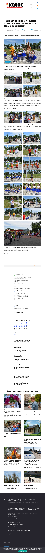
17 (14, 326)
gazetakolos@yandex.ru (30, 7)
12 (19, 325)
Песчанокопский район (19, 261)
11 (16, 325)
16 (29, 325)
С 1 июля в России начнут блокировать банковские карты (21, 351)
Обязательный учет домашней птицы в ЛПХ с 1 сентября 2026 (12, 461)
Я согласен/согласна (23, 551)
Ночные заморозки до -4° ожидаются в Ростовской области (22, 372)
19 (19, 326)
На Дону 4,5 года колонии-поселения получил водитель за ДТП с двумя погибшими (22, 295)
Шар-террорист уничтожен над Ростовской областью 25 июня (21, 377)
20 (22, 326)
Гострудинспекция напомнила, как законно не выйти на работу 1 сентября (12, 411)
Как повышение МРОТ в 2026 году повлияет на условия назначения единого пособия (22, 346)
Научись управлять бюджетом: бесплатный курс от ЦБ (32, 412)
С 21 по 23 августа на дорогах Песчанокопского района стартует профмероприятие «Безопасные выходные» (31, 462)
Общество (8, 61)
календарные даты (9, 261)
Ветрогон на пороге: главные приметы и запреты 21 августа (12, 485)
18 (16, 326)
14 (24, 325)
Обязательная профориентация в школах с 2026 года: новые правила (12, 435)
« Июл (15, 334)
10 (14, 325)
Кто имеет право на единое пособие (22, 364)
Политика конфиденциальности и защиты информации (20, 526)
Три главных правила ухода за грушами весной (21, 356)
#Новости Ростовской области (21, 272)
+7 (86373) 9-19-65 (30, 4)
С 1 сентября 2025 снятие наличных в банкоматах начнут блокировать (22, 341)
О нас (5, 499)
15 (26, 325)
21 (24, 326)
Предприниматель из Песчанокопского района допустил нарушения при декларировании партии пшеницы (22, 382)
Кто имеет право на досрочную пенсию (21, 368)
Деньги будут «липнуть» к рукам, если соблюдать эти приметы (21, 360)
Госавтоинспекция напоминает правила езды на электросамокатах (32, 485)
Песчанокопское (30, 261)
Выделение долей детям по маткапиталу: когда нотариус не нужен (32, 439)
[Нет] (43, 549)
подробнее (27, 548)
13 (21, 325)
